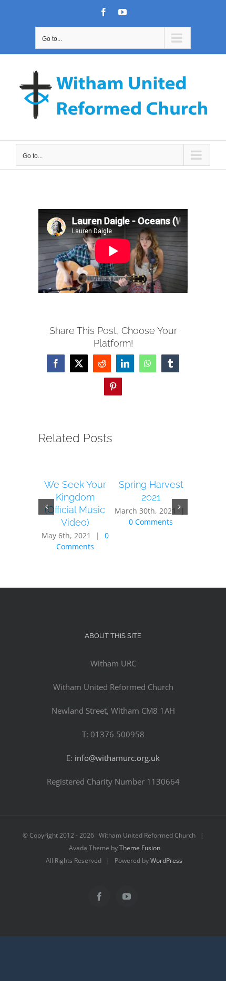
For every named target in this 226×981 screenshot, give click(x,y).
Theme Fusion (139, 847)
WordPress (166, 860)
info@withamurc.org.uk (117, 758)
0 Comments (151, 522)
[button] (46, 507)
